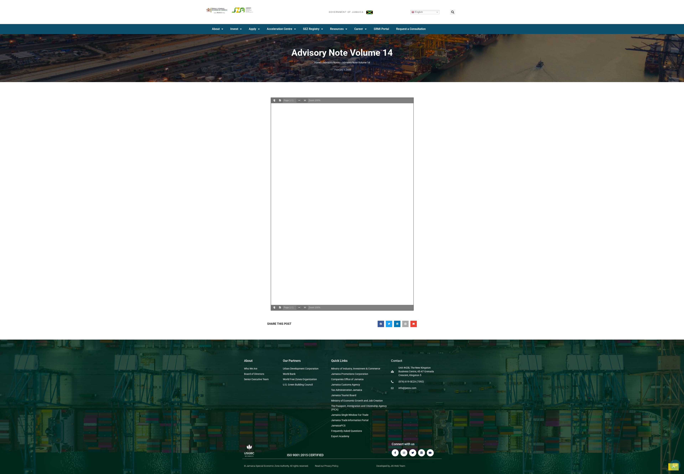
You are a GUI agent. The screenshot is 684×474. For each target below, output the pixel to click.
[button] (452, 12)
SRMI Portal (381, 29)
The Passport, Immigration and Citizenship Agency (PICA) (359, 408)
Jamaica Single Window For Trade (349, 414)
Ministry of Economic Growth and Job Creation (357, 400)
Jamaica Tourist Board (343, 395)
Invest (234, 29)
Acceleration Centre (279, 29)
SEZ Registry (311, 29)
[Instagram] (403, 452)
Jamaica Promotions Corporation (349, 374)
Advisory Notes (331, 62)
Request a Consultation (411, 29)
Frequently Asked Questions (346, 430)
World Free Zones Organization (300, 379)
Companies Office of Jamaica (347, 379)
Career (358, 29)
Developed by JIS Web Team (390, 466)
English (418, 12)
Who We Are (250, 368)
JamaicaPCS (338, 425)
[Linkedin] (421, 452)
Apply (252, 29)
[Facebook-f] (395, 452)
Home (317, 62)
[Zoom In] (305, 100)
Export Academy (340, 436)
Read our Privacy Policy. (327, 466)
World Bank (289, 374)
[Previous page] (274, 100)
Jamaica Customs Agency (345, 384)
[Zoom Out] (299, 100)
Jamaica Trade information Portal (349, 420)
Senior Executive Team (256, 379)
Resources (337, 29)
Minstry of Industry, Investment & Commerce (355, 368)
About (216, 29)
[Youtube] (430, 452)
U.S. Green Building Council (298, 384)
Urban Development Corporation (300, 368)
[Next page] (280, 100)
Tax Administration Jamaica (346, 390)
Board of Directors (254, 374)
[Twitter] (412, 452)
